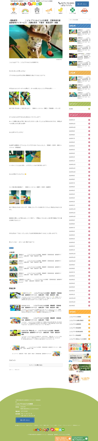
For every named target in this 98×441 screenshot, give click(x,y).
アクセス (59, 425)
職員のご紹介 (46, 425)
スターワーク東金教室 (75, 335)
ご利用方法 (36, 425)
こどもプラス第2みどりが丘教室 (78, 339)
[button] (89, 20)
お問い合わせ (83, 4)
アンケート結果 (53, 425)
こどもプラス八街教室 (75, 316)
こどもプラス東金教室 (75, 328)
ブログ (41, 425)
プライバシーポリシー (67, 425)
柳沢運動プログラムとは (20, 425)
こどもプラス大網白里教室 (76, 320)
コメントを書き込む (36, 365)
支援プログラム (29, 425)
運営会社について (76, 425)
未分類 (12, 247)
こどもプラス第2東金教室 (76, 331)
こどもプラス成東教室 (75, 324)
